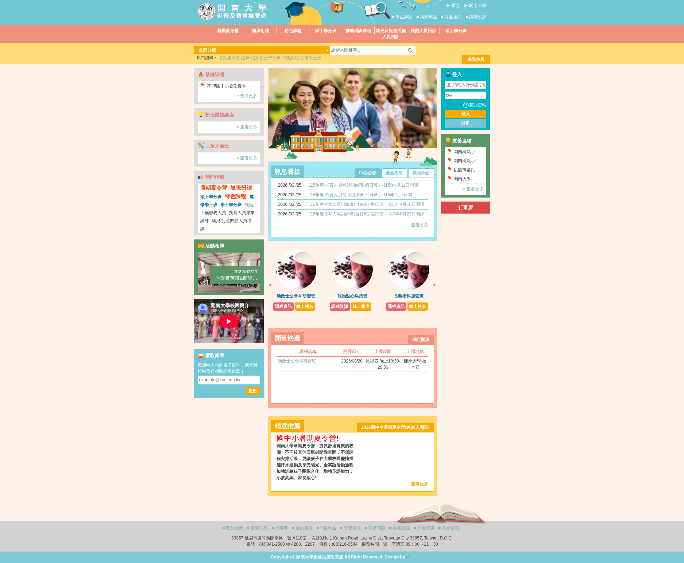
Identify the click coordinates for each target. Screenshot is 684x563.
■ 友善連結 (399, 528)
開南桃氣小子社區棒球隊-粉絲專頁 (467, 152)
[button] (276, 112)
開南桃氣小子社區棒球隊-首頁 (467, 161)
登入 (465, 113)
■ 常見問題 (374, 528)
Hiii (409, 557)
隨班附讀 (260, 30)
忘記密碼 (474, 105)
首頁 (453, 5)
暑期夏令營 (228, 30)
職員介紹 (421, 173)
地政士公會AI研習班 (297, 361)
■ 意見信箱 (448, 528)
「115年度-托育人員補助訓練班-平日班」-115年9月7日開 (358, 194)
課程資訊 (283, 306)
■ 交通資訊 (424, 528)
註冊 (465, 123)
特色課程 (293, 30)
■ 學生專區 (402, 17)
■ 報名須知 (451, 17)
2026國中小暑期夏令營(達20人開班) (228, 86)
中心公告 (367, 173)
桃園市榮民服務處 (466, 170)
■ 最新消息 (257, 528)
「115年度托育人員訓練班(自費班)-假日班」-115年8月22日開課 (364, 214)
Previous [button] (270, 285)
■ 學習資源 (350, 528)
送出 (252, 391)
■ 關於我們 (232, 528)
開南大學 (475, 5)
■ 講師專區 (426, 17)
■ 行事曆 (279, 528)
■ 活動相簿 (302, 528)
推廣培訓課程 (358, 30)
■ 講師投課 (475, 17)
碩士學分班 (325, 30)
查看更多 (419, 225)
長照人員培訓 (423, 30)
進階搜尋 (476, 59)
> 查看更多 (247, 95)
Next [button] (434, 285)
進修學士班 (310, 58)
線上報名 (304, 306)
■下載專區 (326, 528)
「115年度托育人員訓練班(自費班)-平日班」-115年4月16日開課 (364, 204)
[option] (296, 279)
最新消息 (394, 173)
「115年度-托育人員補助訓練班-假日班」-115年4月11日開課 (361, 185)
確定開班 (421, 339)
